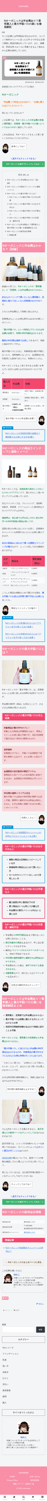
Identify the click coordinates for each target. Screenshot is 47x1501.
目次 (20, 175)
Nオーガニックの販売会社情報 (19, 231)
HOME (12, 1477)
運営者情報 (34, 1480)
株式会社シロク (29, 1232)
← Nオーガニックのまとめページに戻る (24, 1262)
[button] (42, 774)
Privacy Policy (12, 1480)
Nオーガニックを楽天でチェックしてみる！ (23, 164)
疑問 (6, 1298)
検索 (4, 1324)
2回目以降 (6, 1158)
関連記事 (12, 235)
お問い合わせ (34, 1477)
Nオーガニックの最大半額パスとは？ (21, 194)
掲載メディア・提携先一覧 (23, 1484)
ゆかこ (17, 1274)
